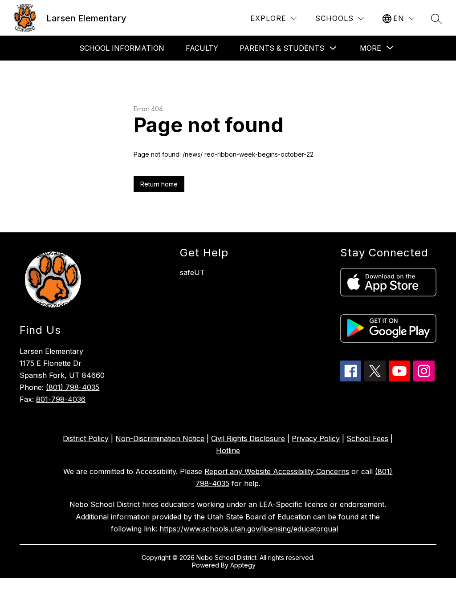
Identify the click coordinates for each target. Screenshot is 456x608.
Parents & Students (282, 48)
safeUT (192, 272)
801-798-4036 (61, 399)
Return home (159, 184)
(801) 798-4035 (72, 387)
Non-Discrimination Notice (159, 438)
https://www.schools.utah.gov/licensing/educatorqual (248, 528)
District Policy (86, 438)
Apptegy (243, 565)
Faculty (202, 48)
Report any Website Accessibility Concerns (276, 471)
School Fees (367, 438)
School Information (121, 48)
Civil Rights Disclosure (248, 438)
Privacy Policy (316, 438)
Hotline (228, 450)
